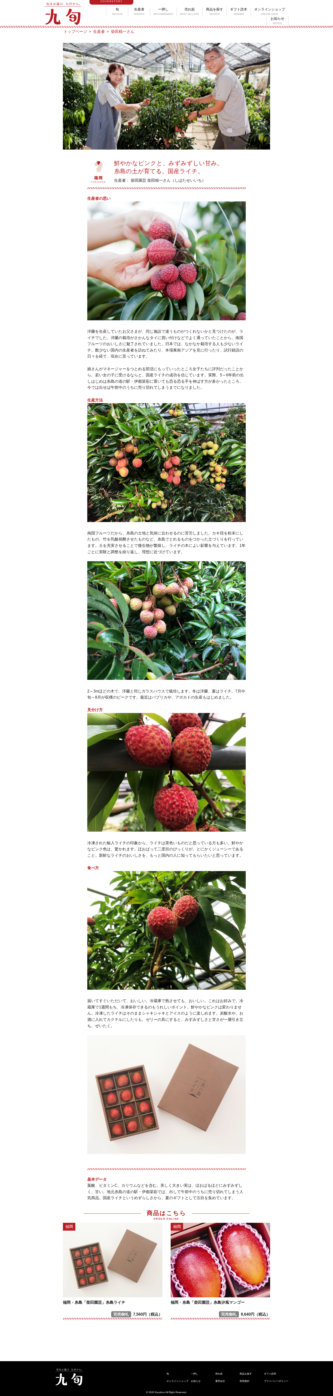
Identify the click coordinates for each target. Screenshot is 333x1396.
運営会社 (220, 1381)
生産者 (139, 11)
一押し (163, 11)
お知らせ (277, 21)
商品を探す (214, 11)
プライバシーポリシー (276, 1381)
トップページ (75, 31)
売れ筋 (189, 11)
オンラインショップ (269, 11)
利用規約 (244, 1381)
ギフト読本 (238, 11)
